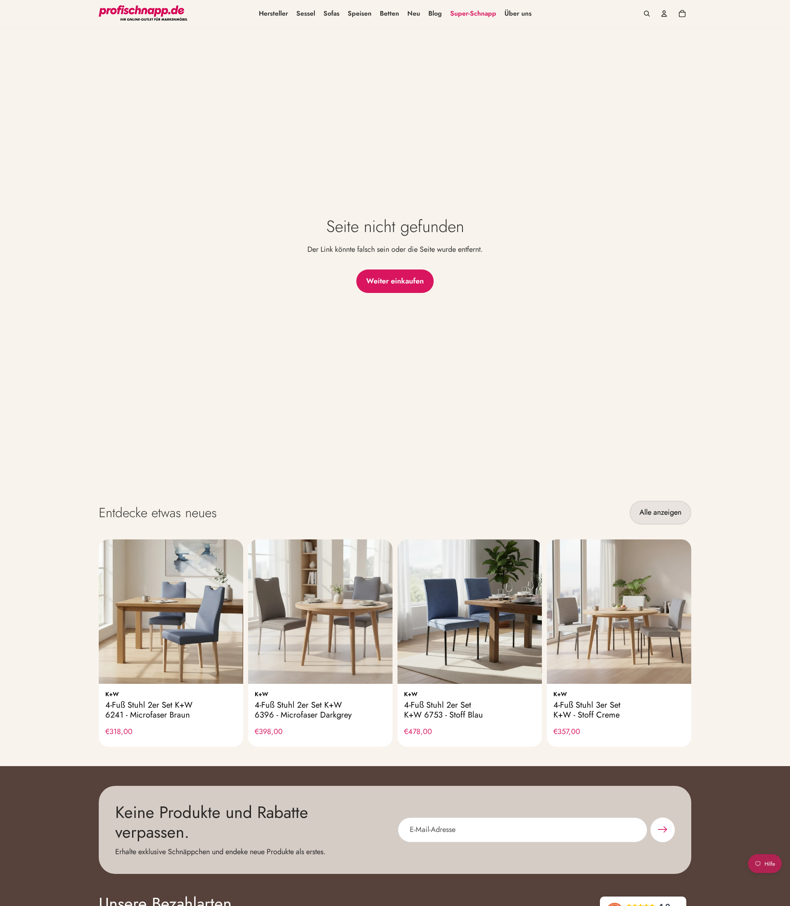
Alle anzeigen (660, 512)
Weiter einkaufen (395, 281)
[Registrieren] (663, 830)
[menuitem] (273, 14)
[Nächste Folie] (230, 611)
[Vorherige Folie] (111, 611)
